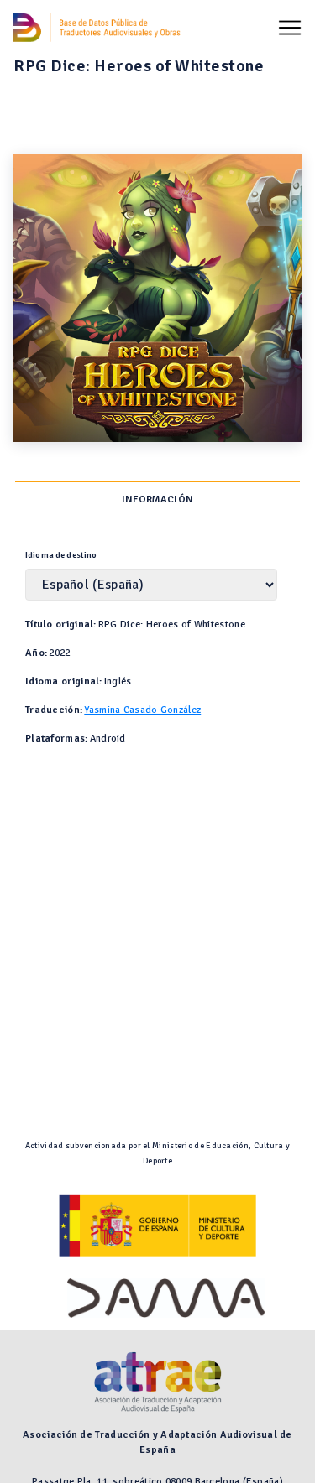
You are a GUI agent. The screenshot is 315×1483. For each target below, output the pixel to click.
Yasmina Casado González (142, 710)
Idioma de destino (61, 555)
